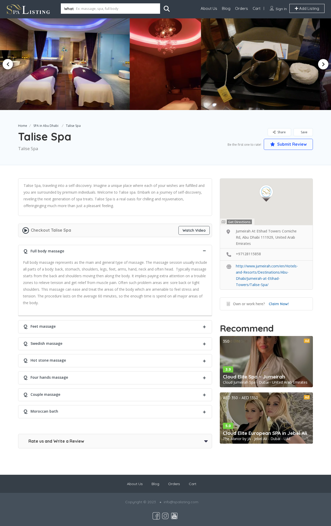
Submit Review (291, 144)
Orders (241, 8)
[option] (165, 64)
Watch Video (194, 230)
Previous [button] (8, 64)
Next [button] (323, 64)
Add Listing (308, 8)
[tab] (115, 250)
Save (303, 132)
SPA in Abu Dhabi (45, 125)
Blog (226, 8)
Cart (256, 8)
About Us (209, 8)
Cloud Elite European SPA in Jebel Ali (265, 433)
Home (22, 125)
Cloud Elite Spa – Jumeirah (254, 377)
